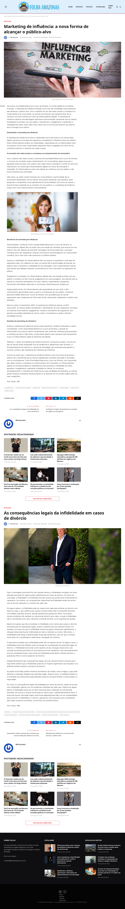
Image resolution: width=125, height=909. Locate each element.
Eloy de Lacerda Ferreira (50, 715)
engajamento (9, 388)
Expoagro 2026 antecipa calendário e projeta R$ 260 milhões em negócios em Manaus (67, 458)
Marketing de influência (49, 388)
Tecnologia (100, 7)
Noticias (79, 7)
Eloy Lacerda (64, 715)
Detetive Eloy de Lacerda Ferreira (23, 712)
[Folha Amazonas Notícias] (39, 7)
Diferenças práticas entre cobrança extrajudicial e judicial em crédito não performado (68, 847)
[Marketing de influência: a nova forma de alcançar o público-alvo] (62, 70)
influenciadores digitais (23, 388)
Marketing (36, 388)
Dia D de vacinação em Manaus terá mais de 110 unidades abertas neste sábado (16, 486)
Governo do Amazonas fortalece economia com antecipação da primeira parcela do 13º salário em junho (109, 872)
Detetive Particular (11, 715)
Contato (61, 898)
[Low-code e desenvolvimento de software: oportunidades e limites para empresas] (42, 445)
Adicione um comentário (42, 499)
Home (70, 7)
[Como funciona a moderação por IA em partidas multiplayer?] (69, 474)
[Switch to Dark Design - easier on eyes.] (120, 7)
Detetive (7, 712)
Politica (89, 7)
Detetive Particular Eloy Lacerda (29, 715)
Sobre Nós (110, 7)
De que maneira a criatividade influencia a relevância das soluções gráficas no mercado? (42, 486)
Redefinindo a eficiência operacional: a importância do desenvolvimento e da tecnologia (68, 873)
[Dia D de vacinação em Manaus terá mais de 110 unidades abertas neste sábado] (16, 474)
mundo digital (64, 388)
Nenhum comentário (41, 37)
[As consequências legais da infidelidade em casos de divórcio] (62, 556)
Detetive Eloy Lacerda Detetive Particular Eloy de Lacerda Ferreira (58, 712)
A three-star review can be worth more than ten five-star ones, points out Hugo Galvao (15, 457)
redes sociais (9, 391)
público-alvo (75, 388)
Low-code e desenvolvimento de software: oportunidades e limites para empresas (41, 457)
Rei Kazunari (14, 37)
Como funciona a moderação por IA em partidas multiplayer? (68, 486)
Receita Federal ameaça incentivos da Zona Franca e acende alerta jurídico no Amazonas (109, 847)
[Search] (117, 7)
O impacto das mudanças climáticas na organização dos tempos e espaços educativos (108, 859)
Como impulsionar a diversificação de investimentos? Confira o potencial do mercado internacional (68, 860)
